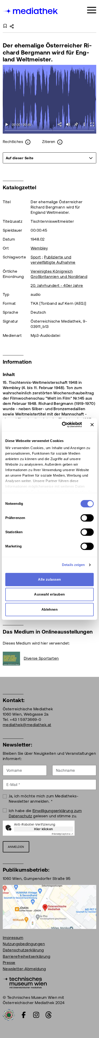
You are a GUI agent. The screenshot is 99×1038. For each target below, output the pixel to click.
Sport (36, 257)
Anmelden (16, 847)
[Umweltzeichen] (9, 1014)
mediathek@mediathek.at (27, 724)
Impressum (13, 937)
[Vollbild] (92, 124)
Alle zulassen (49, 579)
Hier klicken (43, 829)
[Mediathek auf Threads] (48, 1015)
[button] (84, 124)
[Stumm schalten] (68, 124)
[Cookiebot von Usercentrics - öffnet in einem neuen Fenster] (62, 425)
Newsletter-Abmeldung (24, 969)
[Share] (60, 124)
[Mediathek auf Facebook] (23, 1014)
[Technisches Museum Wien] (25, 982)
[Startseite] (30, 11)
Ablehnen (49, 609)
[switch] (87, 518)
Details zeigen (73, 565)
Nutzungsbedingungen (24, 944)
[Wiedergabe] (7, 124)
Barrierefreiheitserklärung (26, 956)
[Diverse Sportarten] (13, 658)
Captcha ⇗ (62, 834)
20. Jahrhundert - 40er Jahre (57, 285)
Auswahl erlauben (49, 594)
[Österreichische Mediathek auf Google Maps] (49, 906)
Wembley (39, 248)
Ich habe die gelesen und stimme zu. (45, 813)
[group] (49, 157)
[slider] (49, 131)
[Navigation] (91, 10)
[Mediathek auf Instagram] (36, 1015)
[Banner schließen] (92, 424)
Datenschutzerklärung (23, 950)
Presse (9, 962)
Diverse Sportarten (41, 658)
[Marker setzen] (76, 124)
